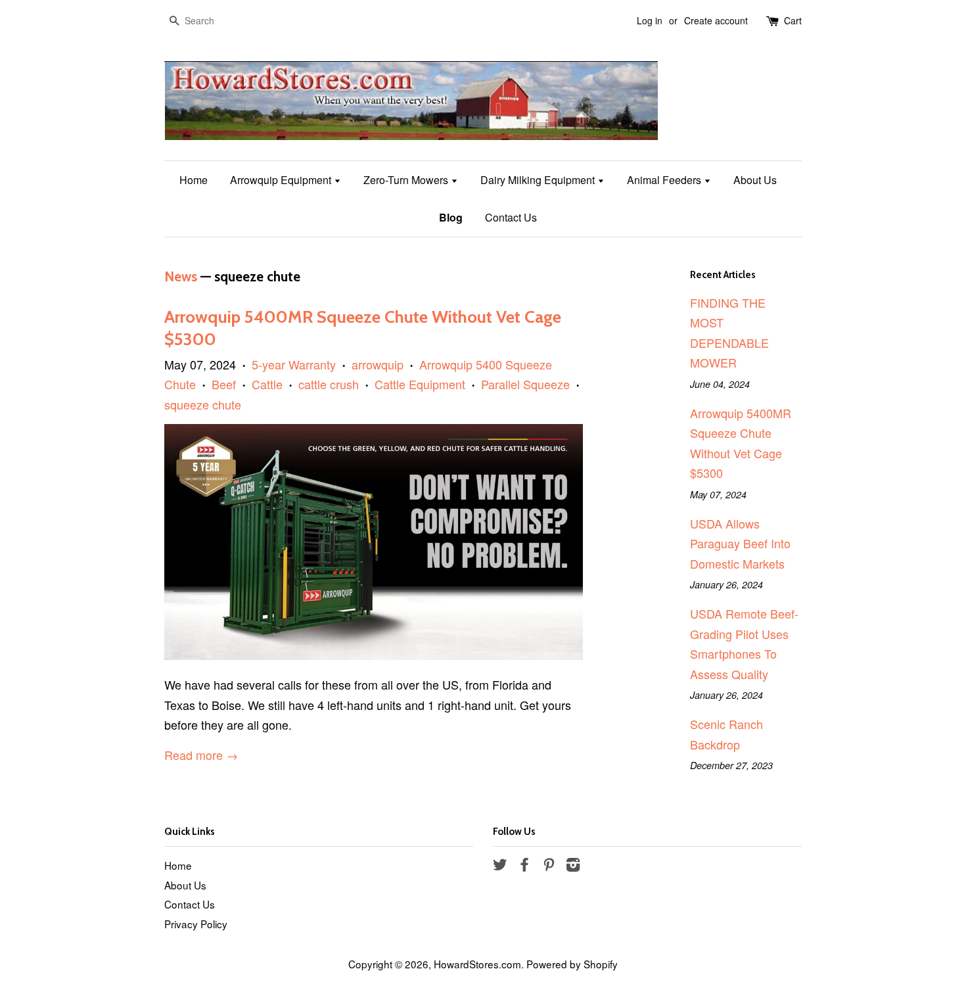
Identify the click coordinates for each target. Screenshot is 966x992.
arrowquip (377, 364)
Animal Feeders (665, 179)
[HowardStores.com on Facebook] (524, 866)
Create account (716, 20)
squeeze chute (202, 404)
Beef (224, 383)
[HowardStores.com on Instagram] (573, 866)
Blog (451, 217)
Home (193, 179)
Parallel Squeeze (525, 383)
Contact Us (511, 217)
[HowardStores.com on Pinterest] (548, 866)
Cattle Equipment (420, 383)
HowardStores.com (477, 964)
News (180, 276)
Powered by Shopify (572, 964)
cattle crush (328, 383)
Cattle (267, 383)
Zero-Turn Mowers (407, 179)
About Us (755, 179)
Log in (649, 20)
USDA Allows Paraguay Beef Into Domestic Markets (740, 543)
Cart (793, 20)
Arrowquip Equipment (282, 179)
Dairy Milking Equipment (538, 179)
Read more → (201, 754)
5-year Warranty (294, 364)
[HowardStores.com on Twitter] (500, 866)
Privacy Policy (195, 923)
